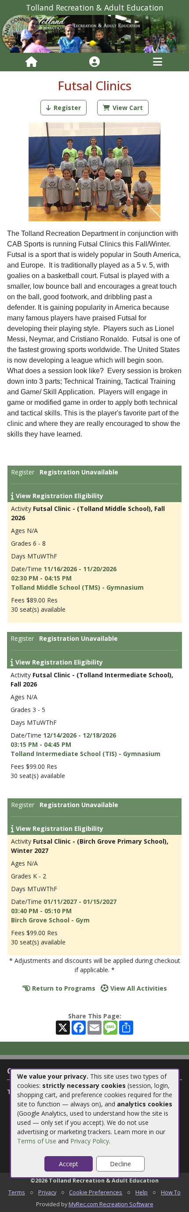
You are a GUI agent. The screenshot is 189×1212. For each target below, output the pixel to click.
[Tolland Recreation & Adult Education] (94, 33)
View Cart (128, 107)
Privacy (47, 1192)
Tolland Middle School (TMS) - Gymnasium (77, 587)
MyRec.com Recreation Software (111, 1204)
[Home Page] (31, 62)
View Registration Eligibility (58, 496)
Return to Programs (62, 988)
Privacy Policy (89, 1141)
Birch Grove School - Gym (50, 920)
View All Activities (138, 988)
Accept (68, 1164)
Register (67, 107)
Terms (16, 1192)
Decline (120, 1164)
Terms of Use (36, 1141)
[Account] (94, 62)
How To (171, 1192)
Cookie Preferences (95, 1192)
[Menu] (157, 62)
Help (141, 1192)
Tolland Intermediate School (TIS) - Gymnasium (85, 753)
